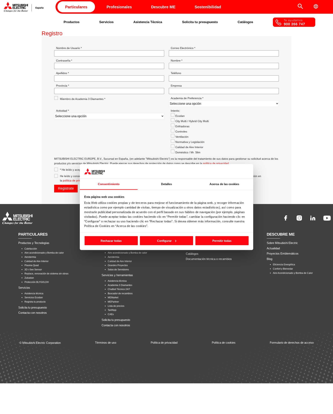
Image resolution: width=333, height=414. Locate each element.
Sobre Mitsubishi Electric (282, 243)
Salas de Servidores (118, 269)
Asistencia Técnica (147, 22)
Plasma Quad (31, 265)
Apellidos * (62, 73)
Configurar (164, 240)
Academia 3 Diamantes (120, 285)
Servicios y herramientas (117, 275)
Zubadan (29, 278)
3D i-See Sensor (33, 269)
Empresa (176, 85)
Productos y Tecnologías (33, 243)
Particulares (76, 7)
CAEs (111, 314)
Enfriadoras (182, 126)
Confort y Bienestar (283, 268)
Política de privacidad (164, 342)
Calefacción (30, 248)
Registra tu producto (35, 301)
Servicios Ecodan (33, 297)
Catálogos (245, 22)
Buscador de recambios (120, 293)
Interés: (175, 110)
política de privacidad (216, 163)
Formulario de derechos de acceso (292, 342)
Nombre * (176, 60)
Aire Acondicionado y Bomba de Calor (293, 273)
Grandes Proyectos (118, 265)
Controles (181, 131)
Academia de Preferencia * (187, 98)
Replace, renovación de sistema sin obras (46, 273)
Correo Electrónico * (183, 48)
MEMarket (113, 297)
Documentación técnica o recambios (209, 259)
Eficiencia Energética (284, 264)
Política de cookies (223, 342)
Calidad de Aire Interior (189, 147)
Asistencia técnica (33, 293)
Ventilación (181, 136)
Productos (71, 22)
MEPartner (113, 301)
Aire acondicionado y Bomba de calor (44, 252)
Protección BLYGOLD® (36, 282)
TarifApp (112, 310)
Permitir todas (221, 240)
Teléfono (176, 73)
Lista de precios (116, 306)
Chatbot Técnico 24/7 (119, 289)
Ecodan (180, 115)
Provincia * (62, 85)
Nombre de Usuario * (69, 48)
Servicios (106, 22)
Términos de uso (105, 342)
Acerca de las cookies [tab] (224, 184)
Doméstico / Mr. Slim (187, 152)
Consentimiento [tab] (108, 184)
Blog (269, 259)
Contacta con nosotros (32, 312)
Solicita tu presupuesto (200, 22)
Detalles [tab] (166, 184)
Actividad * (62, 110)
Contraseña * (64, 60)
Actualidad (273, 248)
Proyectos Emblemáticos (283, 253)
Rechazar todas (111, 240)
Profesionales (119, 7)
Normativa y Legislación (189, 141)
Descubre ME (163, 7)
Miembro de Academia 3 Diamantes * (82, 98)
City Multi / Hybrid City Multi (192, 121)
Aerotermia (30, 257)
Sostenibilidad (208, 7)
